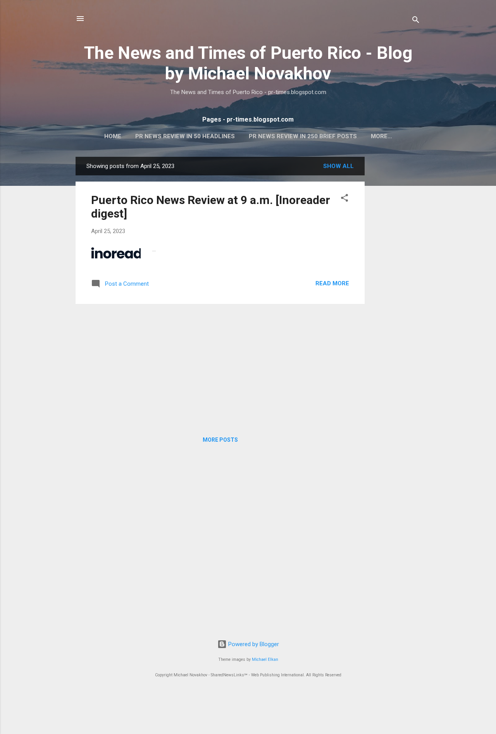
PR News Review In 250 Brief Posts (303, 136)
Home (112, 136)
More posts (220, 440)
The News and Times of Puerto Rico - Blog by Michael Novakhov (248, 63)
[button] (344, 199)
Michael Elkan (265, 659)
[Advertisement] (395, 273)
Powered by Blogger (253, 644)
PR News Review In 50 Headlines (185, 136)
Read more (332, 283)
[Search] (415, 21)
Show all (338, 166)
